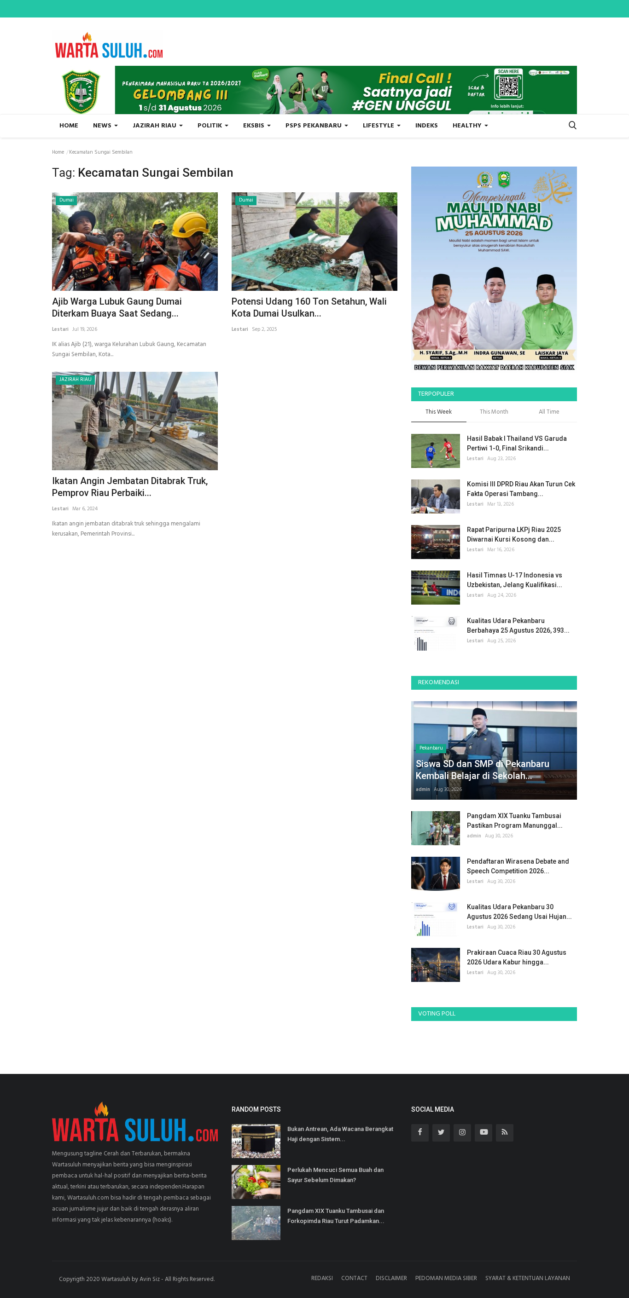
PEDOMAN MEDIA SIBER (446, 1278)
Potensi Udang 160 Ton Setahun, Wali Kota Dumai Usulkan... (309, 307)
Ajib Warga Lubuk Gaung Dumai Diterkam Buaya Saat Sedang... (117, 307)
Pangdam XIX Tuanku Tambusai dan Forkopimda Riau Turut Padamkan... (335, 1215)
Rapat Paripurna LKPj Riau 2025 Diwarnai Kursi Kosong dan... (514, 534)
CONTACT (354, 1278)
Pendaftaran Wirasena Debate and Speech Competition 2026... (518, 866)
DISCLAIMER (391, 1278)
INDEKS (426, 126)
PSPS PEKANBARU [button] (314, 126)
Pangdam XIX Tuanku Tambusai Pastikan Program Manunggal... (515, 820)
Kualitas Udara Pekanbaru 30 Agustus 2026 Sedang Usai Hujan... (519, 911)
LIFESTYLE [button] (379, 126)
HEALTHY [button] (468, 126)
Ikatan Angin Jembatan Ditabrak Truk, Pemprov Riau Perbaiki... (130, 486)
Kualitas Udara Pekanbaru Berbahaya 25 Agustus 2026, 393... (518, 625)
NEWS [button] (103, 126)
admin (423, 789)
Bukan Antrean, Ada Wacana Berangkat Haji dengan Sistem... (340, 1133)
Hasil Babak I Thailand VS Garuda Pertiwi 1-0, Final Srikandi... (517, 443)
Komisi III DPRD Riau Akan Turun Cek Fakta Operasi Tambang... (521, 488)
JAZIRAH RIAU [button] (155, 126)
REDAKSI (322, 1278)
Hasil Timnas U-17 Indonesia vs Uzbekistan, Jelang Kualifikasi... (514, 579)
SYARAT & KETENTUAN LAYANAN (527, 1278)
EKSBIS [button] (254, 126)
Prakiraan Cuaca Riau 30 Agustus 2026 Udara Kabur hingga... (516, 957)
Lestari (60, 329)
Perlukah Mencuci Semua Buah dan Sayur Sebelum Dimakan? (335, 1174)
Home (68, 126)
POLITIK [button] (211, 126)
